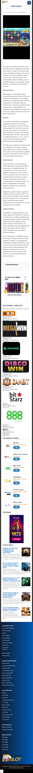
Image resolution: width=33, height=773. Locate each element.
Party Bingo (5, 747)
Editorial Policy (6, 653)
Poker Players (6, 635)
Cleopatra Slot (6, 668)
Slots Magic (5, 695)
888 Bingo (5, 737)
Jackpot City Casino (7, 714)
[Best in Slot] (5, 2)
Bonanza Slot (5, 663)
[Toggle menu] (29, 2)
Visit (8, 320)
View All (25, 278)
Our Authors (5, 647)
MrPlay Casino (6, 705)
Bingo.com (5, 749)
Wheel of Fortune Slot (8, 685)
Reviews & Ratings (7, 642)
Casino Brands (6, 638)
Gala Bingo (5, 742)
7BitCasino (5, 697)
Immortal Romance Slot (8, 665)
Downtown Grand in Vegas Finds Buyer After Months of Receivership (10, 595)
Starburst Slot (6, 680)
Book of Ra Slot (6, 675)
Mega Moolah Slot (7, 678)
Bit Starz (4, 693)
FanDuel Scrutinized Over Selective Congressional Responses (10, 550)
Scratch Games (6, 630)
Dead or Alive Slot (7, 682)
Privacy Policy (6, 655)
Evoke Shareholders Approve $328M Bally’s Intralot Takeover (11, 609)
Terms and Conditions (8, 628)
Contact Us (5, 645)
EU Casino (5, 712)
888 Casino (5, 707)
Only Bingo (5, 739)
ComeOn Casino (6, 710)
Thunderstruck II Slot (8, 670)
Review (5, 320)
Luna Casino (5, 719)
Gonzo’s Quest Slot (7, 673)
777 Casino (5, 702)
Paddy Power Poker (7, 729)
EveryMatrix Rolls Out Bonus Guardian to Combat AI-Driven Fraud (12, 579)
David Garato (14, 12)
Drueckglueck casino (7, 700)
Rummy (4, 633)
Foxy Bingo (5, 744)
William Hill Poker (7, 727)
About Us (4, 649)
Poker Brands (6, 640)
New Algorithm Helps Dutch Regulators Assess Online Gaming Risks (11, 565)
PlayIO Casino (6, 717)
